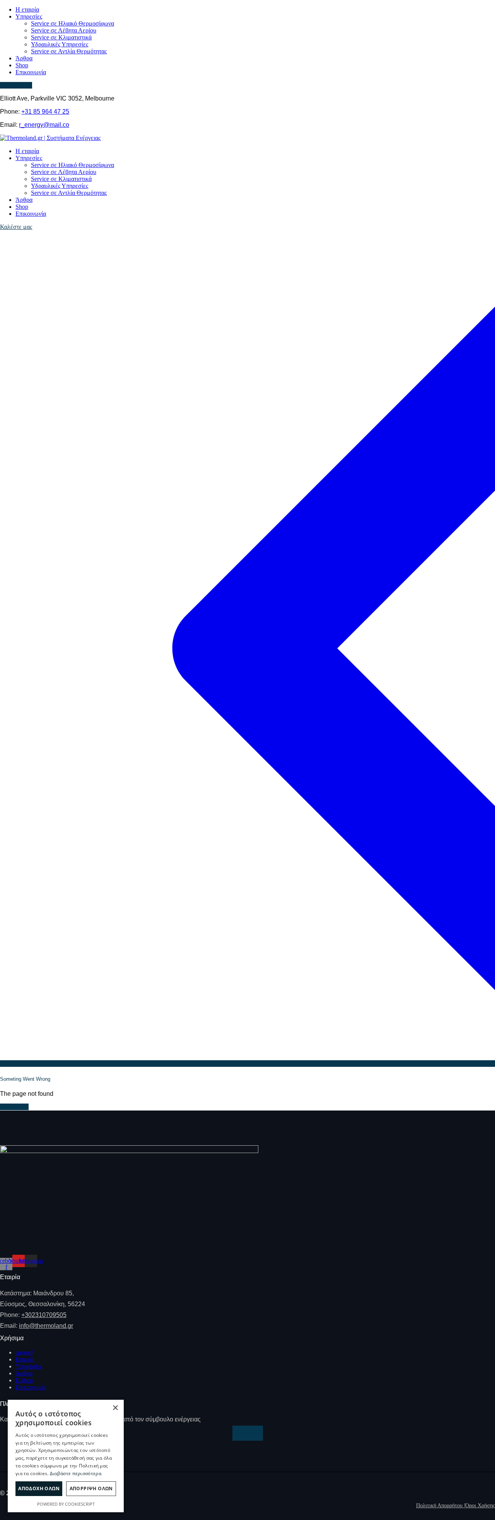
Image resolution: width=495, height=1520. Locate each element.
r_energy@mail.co (44, 124)
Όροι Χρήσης (480, 1505)
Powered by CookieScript (66, 1504)
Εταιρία (24, 1359)
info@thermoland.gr (46, 1325)
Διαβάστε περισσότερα (75, 1473)
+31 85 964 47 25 (45, 111)
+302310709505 (44, 1315)
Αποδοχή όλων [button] (39, 1488)
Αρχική (24, 1352)
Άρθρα (23, 1373)
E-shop (24, 1380)
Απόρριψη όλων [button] (91, 1488)
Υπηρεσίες (28, 1366)
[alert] (66, 1456)
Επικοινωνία (30, 1387)
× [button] (115, 1408)
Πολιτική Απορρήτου (440, 1505)
